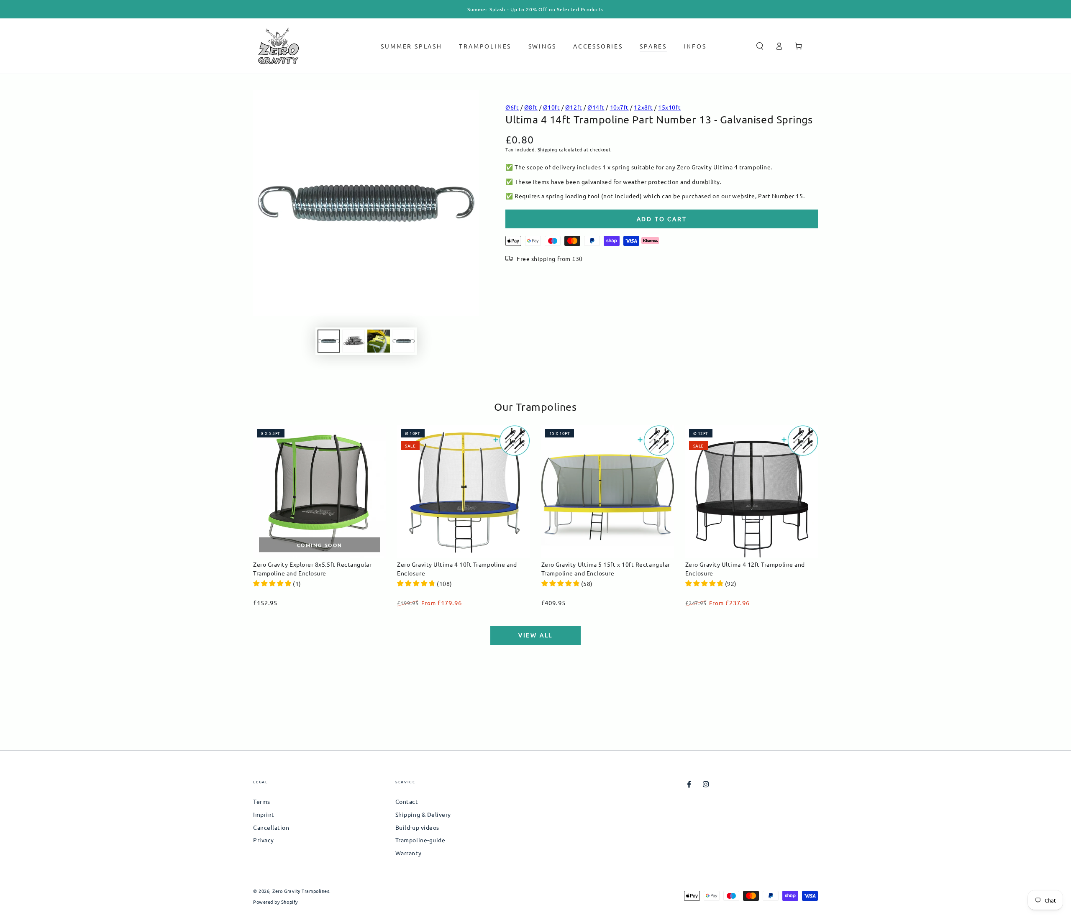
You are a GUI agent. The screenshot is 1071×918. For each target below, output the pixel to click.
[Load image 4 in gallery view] (403, 341)
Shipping (547, 149)
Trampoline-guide (420, 840)
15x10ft (669, 107)
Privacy (263, 840)
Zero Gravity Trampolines (300, 890)
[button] (759, 46)
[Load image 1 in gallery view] (329, 341)
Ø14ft (596, 107)
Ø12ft (573, 107)
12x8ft (643, 107)
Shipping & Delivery (423, 814)
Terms (261, 801)
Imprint (263, 814)
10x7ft (619, 107)
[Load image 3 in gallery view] (378, 341)
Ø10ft (551, 107)
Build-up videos (417, 827)
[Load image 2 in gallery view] (353, 341)
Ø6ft (512, 107)
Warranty (408, 853)
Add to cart (662, 218)
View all (535, 635)
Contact (406, 801)
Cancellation (271, 827)
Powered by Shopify (275, 902)
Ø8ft (531, 107)
